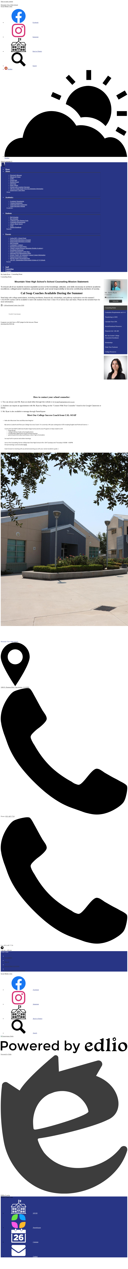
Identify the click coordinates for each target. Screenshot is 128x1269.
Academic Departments (17, 201)
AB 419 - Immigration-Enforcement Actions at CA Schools (27, 260)
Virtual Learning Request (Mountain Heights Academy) (26, 248)
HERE (3, 408)
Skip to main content (7, 1)
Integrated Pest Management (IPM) (20, 253)
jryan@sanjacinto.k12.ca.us (64, 402)
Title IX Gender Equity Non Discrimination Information (26, 189)
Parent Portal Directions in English (20, 241)
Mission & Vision (15, 177)
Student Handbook (15, 227)
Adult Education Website (17, 206)
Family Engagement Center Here (20, 251)
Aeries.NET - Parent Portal (18, 238)
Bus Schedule (14, 219)
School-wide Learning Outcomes (20, 187)
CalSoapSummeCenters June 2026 (14, 305)
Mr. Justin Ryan (5, 274)
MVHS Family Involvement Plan (20, 258)
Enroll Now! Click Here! (17, 190)
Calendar (35, 1242)
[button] (7, 171)
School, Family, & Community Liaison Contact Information (27, 255)
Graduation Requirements (17, 222)
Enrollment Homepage (17, 250)
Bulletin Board (14, 182)
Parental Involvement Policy (18, 246)
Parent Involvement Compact (18, 257)
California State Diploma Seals (19, 220)
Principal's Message (16, 175)
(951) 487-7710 (10, 816)
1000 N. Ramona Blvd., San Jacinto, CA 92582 (15, 687)
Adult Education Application (18, 204)
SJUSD (35, 1213)
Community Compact (16, 245)
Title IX (6, 962)
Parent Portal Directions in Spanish (20, 240)
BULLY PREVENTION (11, 966)
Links (11, 225)
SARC (12, 178)
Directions (13, 183)
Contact (35, 1256)
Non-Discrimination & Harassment (14, 970)
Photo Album (14, 185)
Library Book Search (16, 224)
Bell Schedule (14, 217)
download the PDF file (7, 324)
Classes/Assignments (16, 203)
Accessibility (8, 958)
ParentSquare (37, 1227)
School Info (13, 180)
